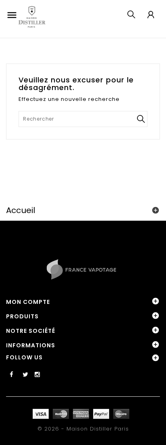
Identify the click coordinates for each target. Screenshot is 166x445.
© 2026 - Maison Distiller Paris (83, 429)
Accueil (20, 210)
